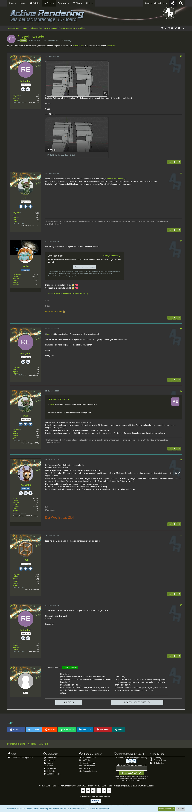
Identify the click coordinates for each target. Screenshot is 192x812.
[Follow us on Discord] (162, 28)
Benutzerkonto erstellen (137, 702)
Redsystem (35, 40)
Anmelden (69, 702)
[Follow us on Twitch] (165, 28)
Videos (15, 221)
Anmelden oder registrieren (156, 3)
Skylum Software (90, 771)
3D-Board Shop (89, 758)
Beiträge (15, 100)
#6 (181, 460)
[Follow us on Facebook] (179, 28)
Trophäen (16, 99)
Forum (50, 763)
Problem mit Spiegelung (115, 179)
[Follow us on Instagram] (169, 28)
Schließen (180, 809)
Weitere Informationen (166, 809)
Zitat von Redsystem (58, 398)
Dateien (15, 284)
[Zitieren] (169, 162)
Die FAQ (157, 758)
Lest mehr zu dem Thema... (131, 780)
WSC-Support (88, 760)
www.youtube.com (111, 256)
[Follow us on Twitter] (176, 28)
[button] (16, 729)
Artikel (15, 504)
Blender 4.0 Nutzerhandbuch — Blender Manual (67, 293)
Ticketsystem (159, 763)
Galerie (50, 766)
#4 (181, 329)
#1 (181, 56)
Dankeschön (52, 758)
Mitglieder (51, 771)
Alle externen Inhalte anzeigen (84, 267)
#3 (181, 241)
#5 (181, 391)
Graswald (86, 768)
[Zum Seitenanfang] (179, 162)
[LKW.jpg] (77, 79)
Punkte (15, 97)
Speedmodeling (89, 763)
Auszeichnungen (53, 774)
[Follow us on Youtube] (172, 28)
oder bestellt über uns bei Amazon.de (131, 765)
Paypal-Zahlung (95, 805)
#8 (181, 605)
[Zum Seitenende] (184, 28)
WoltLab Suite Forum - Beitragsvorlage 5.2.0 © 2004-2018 (124, 786)
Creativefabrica (89, 766)
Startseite (51, 760)
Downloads (52, 768)
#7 (181, 535)
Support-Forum (160, 760)
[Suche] (181, 3)
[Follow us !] (173, 3)
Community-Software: (96, 796)
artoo (49, 334)
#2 (181, 173)
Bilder (15, 219)
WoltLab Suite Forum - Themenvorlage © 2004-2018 (66, 786)
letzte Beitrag (77, 46)
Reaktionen (16, 95)
